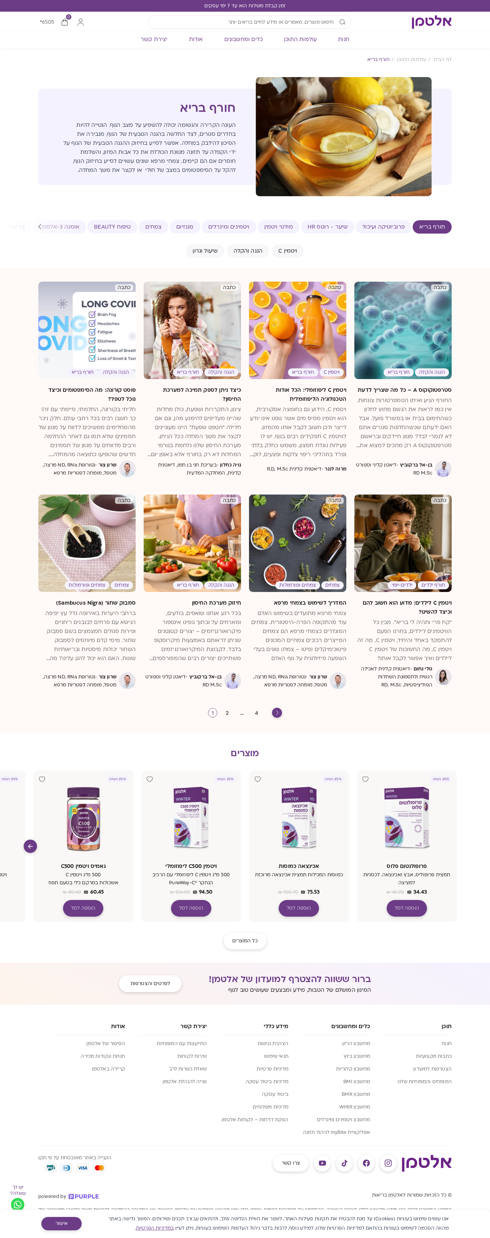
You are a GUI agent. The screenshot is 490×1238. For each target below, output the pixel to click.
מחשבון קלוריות (353, 1069)
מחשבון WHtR (354, 1107)
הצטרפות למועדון (432, 1069)
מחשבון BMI (356, 1081)
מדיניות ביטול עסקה (267, 1081)
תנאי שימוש (276, 1056)
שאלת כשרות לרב (188, 1069)
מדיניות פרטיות (272, 1069)
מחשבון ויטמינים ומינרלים (343, 1120)
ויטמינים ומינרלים (229, 227)
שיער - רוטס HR (328, 227)
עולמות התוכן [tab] (300, 39)
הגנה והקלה (248, 251)
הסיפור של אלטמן (105, 1043)
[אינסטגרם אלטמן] (388, 1163)
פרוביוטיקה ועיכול (383, 227)
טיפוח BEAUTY (112, 227)
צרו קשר (291, 1163)
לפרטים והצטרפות (150, 983)
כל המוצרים (245, 941)
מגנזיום (184, 227)
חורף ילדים (433, 585)
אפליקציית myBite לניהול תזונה (336, 1132)
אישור (61, 1223)
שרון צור (107, 465)
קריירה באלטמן (108, 1069)
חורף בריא (432, 227)
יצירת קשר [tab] (154, 39)
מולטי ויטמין (278, 227)
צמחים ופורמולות (297, 585)
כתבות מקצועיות (434, 1056)
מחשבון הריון (356, 1043)
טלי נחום (423, 669)
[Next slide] (30, 846)
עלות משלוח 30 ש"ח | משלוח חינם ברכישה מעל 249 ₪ (245, 6)
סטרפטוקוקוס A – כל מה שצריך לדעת (405, 390)
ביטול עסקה (275, 1094)
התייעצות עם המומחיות (182, 1043)
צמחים (153, 227)
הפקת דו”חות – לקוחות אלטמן (255, 1120)
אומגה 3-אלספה (59, 227)
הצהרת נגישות (273, 1043)
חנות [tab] (343, 39)
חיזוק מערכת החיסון (216, 603)
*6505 (47, 22)
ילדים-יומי (402, 585)
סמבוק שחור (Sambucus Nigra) (96, 603)
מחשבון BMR (356, 1094)
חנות (447, 1043)
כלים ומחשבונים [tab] (243, 39)
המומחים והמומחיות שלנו (425, 1081)
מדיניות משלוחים (270, 1107)
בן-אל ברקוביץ (416, 465)
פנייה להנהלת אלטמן (185, 1081)
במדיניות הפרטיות (155, 1228)
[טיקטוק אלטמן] (344, 1163)
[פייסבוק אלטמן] (366, 1163)
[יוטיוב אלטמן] (322, 1163)
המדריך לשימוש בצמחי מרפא (310, 603)
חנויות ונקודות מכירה (103, 1056)
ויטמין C (287, 251)
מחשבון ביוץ (357, 1056)
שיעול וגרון (205, 251)
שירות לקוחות (192, 1056)
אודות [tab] (196, 39)
